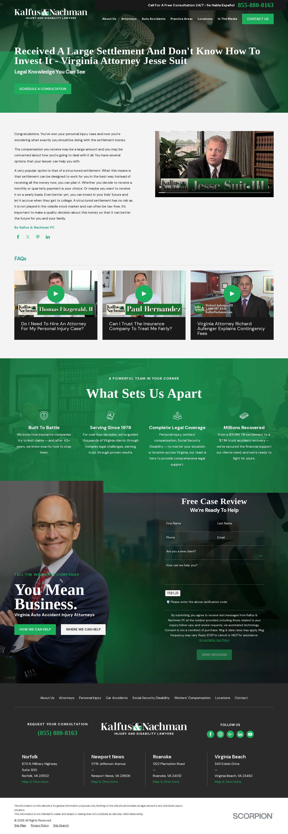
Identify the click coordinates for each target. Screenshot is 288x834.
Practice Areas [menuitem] (182, 19)
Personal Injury (90, 698)
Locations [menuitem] (205, 19)
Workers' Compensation (192, 698)
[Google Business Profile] (230, 734)
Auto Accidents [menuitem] (154, 19)
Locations (222, 698)
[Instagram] (220, 734)
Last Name (224, 523)
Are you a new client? (181, 551)
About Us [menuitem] (109, 19)
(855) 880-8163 (57, 732)
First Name (173, 523)
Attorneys (66, 698)
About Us (47, 698)
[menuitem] (20, 825)
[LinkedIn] (240, 734)
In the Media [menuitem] (227, 19)
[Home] (50, 14)
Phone (170, 537)
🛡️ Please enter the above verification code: (197, 602)
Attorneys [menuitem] (129, 19)
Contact (241, 698)
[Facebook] (211, 734)
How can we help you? (182, 565)
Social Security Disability (151, 698)
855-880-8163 (256, 5)
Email (221, 537)
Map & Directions (35, 781)
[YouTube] (250, 734)
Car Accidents (117, 698)
